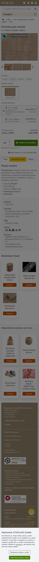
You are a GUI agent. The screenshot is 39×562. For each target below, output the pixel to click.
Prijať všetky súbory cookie (19, 558)
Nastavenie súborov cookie (19, 552)
